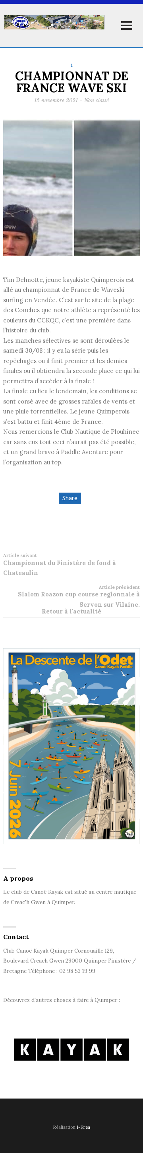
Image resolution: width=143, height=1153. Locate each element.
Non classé (96, 100)
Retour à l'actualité (71, 611)
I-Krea (83, 1127)
